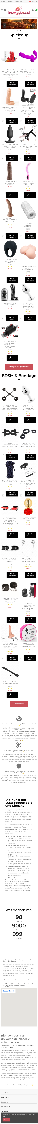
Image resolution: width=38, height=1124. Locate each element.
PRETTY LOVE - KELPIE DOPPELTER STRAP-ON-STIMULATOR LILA (28, 71)
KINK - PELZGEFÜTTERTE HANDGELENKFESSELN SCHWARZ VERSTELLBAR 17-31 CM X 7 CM (10, 561)
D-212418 (28, 309)
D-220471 (28, 186)
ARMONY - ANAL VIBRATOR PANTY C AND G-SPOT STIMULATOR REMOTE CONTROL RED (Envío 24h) (10, 73)
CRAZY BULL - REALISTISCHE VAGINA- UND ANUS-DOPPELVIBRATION (28, 267)
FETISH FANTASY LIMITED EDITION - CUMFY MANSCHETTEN (10, 599)
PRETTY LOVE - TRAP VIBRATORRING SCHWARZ (10, 261)
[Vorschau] (11, 67)
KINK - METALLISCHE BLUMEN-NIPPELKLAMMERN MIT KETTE (28, 561)
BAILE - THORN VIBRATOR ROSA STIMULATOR (28, 183)
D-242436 (28, 74)
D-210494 (10, 264)
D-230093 (28, 448)
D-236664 (10, 349)
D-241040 (10, 526)
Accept (6, 1120)
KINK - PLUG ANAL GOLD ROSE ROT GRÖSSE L (28, 517)
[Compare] (8, 67)
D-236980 (28, 271)
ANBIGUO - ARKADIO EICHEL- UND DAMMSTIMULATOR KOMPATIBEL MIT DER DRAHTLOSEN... (28, 110)
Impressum (10, 1)
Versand (3, 1)
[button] (17, 30)
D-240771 (28, 486)
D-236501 (10, 223)
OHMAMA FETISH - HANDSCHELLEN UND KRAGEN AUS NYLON (28, 445)
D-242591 (28, 520)
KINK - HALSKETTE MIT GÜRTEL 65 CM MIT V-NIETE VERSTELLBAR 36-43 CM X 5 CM (28, 482)
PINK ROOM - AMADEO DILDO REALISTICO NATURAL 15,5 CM (10, 108)
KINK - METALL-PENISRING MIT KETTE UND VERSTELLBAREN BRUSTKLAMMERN (10, 645)
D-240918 (10, 448)
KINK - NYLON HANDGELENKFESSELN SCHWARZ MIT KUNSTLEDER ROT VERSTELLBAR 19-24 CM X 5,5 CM (10, 520)
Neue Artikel (18, 1)
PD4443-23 (10, 602)
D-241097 (10, 566)
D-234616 (28, 149)
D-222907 (9, 111)
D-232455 (28, 114)
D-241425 (10, 411)
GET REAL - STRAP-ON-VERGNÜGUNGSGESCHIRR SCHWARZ (28, 146)
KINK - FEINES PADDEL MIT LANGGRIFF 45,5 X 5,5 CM (10, 683)
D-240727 (10, 686)
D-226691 (28, 611)
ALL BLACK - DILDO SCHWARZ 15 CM (10, 303)
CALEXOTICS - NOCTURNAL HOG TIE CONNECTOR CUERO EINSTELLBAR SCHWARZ (10, 407)
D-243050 (10, 77)
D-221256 (28, 648)
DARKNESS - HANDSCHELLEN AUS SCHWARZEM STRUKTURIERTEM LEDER (28, 606)
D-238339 (10, 484)
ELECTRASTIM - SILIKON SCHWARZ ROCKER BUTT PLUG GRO (10, 146)
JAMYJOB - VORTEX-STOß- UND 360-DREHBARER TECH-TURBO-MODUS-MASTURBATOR (10, 344)
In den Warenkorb (12, 83)
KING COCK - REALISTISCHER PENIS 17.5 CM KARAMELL (10, 220)
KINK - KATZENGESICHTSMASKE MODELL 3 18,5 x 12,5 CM (10, 445)
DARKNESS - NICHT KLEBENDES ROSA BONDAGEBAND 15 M (28, 644)
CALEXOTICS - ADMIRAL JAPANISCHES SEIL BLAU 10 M (10, 481)
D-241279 (10, 649)
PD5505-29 (10, 184)
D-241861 (28, 229)
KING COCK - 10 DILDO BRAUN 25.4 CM (10, 182)
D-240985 (28, 564)
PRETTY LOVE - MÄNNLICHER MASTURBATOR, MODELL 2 (28, 226)
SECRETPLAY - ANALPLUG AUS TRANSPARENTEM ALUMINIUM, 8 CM (28, 305)
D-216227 (10, 306)
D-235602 (10, 149)
